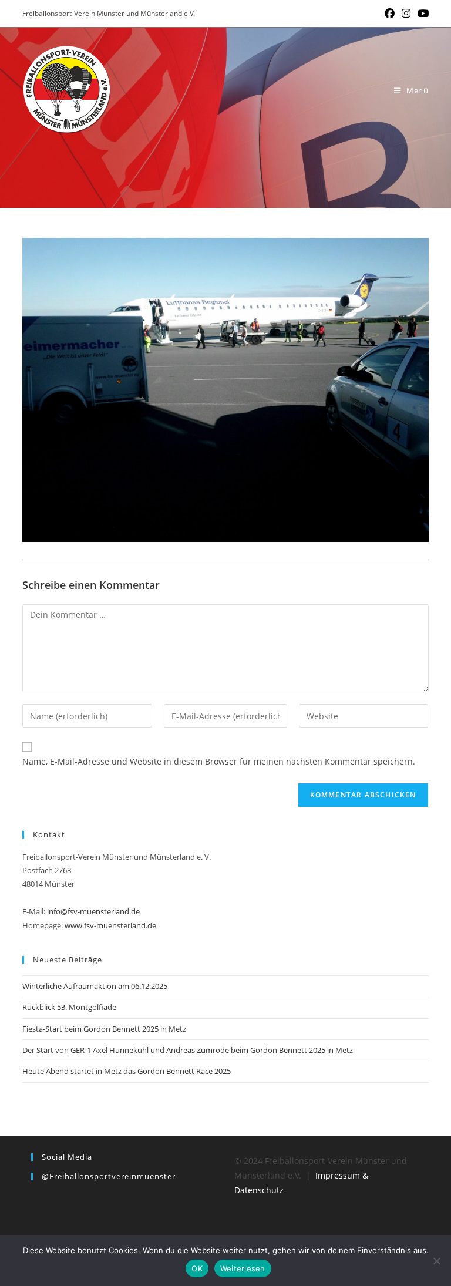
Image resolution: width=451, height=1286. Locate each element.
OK (197, 1268)
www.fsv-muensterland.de (110, 925)
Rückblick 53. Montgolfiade (69, 1007)
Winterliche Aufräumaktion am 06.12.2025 (94, 986)
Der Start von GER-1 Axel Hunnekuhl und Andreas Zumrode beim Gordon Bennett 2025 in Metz (187, 1050)
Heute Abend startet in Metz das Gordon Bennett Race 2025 (126, 1071)
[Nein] (436, 1261)
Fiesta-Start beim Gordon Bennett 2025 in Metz (104, 1029)
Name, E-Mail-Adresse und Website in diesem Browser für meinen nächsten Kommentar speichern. (218, 761)
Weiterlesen (242, 1268)
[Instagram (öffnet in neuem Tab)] (406, 13)
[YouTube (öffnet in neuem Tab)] (421, 13)
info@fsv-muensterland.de (93, 911)
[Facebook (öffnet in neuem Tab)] (389, 13)
